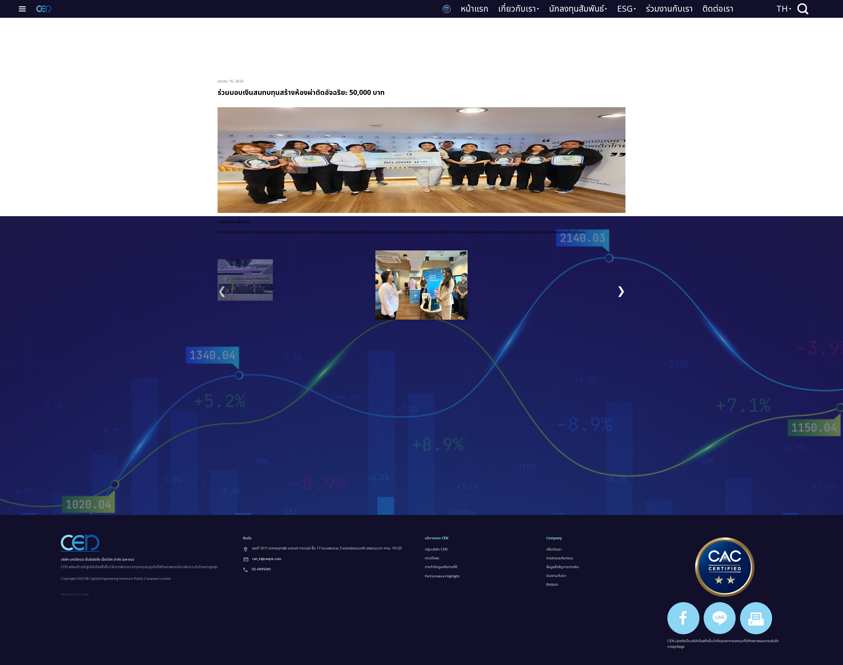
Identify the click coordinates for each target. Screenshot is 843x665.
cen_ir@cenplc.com (266, 558)
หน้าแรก (474, 9)
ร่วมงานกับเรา (669, 9)
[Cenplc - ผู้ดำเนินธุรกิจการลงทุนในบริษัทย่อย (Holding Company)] (43, 8)
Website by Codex (75, 594)
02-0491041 (261, 569)
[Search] (802, 9)
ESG (625, 9)
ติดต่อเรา (717, 9)
